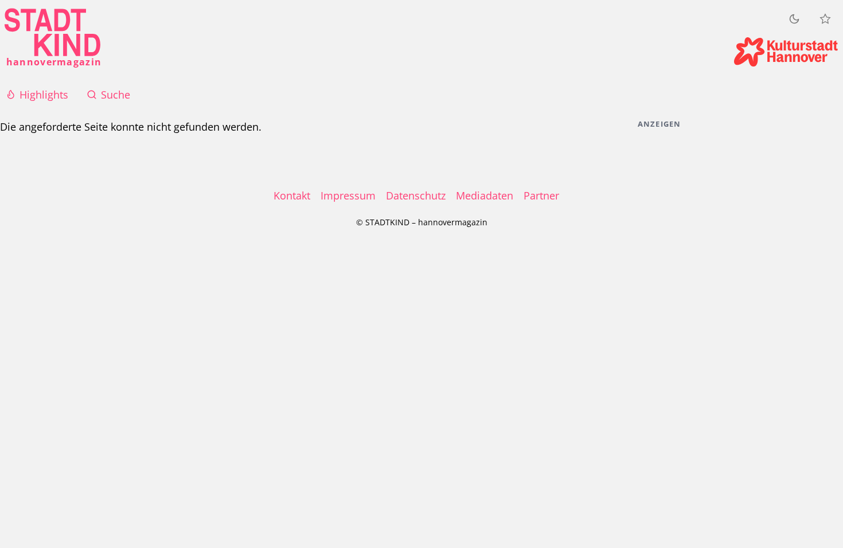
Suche (115, 94)
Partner (541, 195)
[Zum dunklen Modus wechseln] (794, 18)
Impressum (348, 195)
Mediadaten (484, 195)
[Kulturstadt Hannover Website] (786, 51)
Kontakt (292, 195)
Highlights (43, 94)
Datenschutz (416, 195)
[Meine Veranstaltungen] (825, 19)
